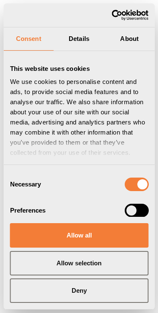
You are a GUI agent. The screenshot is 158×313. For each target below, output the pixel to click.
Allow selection (79, 263)
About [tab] (129, 38)
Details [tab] (79, 38)
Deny (79, 290)
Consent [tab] (28, 38)
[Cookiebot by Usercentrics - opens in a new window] (112, 15)
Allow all (79, 235)
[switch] (136, 210)
